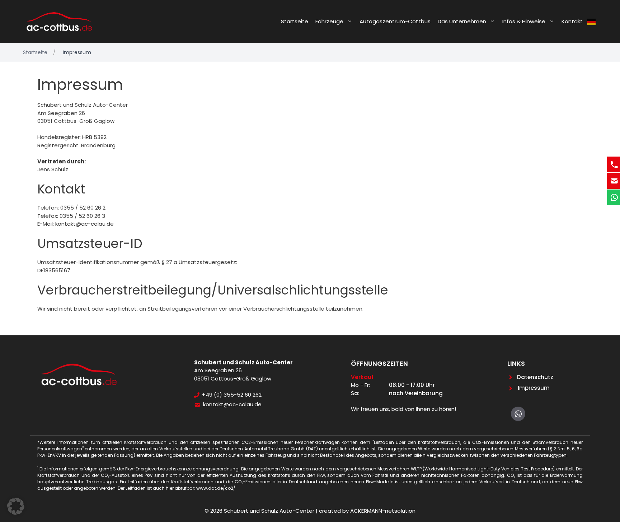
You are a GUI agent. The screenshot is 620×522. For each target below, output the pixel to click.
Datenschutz (535, 377)
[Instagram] (518, 414)
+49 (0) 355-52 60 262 (232, 394)
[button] (16, 506)
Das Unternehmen (462, 21)
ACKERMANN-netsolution (382, 510)
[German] (591, 21)
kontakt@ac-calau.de (232, 404)
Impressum (534, 388)
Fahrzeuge (329, 21)
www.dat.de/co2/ (215, 488)
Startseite (294, 21)
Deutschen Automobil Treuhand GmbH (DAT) (269, 449)
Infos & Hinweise (523, 21)
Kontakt (572, 21)
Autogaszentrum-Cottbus (395, 21)
